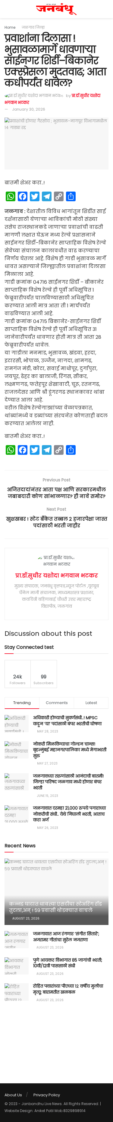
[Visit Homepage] (56, 9)
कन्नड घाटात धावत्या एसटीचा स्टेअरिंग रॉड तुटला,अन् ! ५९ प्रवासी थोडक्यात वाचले (55, 907)
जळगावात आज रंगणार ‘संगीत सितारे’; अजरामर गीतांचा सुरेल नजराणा (66, 937)
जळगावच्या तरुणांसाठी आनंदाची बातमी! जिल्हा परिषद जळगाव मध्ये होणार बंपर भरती (68, 782)
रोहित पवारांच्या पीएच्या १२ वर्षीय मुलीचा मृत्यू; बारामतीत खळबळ (68, 989)
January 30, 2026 (28, 109)
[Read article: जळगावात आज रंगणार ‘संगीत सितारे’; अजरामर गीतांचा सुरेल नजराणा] (17, 939)
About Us (13, 1095)
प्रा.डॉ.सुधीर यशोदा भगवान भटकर (56, 575)
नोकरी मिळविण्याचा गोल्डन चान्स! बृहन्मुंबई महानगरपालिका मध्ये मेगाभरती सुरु (69, 750)
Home (10, 27)
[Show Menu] (7, 9)
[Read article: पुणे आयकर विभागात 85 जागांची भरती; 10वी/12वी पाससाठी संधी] (17, 966)
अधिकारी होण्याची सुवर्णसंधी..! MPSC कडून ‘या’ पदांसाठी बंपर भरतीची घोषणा (67, 721)
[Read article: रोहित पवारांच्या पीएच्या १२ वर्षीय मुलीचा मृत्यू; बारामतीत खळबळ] (17, 992)
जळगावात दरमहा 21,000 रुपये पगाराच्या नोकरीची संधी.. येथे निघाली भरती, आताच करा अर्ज (69, 814)
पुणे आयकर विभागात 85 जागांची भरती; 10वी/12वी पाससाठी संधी (67, 963)
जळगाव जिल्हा (33, 27)
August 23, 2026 (25, 918)
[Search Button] (105, 9)
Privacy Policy (46, 1095)
